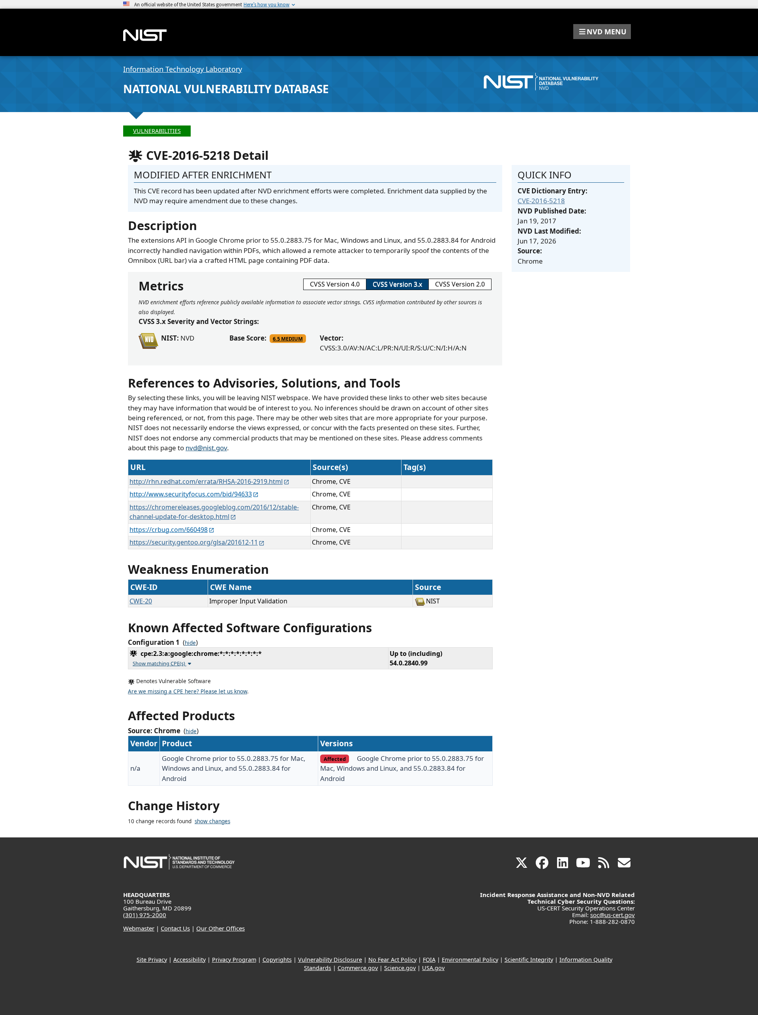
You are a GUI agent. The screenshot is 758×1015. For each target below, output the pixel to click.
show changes (212, 821)
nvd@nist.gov (206, 447)
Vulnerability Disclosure (330, 959)
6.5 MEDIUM (288, 338)
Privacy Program (234, 959)
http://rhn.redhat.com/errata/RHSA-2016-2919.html (206, 481)
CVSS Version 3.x (397, 284)
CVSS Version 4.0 (335, 284)
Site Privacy (152, 959)
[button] (602, 31)
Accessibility (189, 959)
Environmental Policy (470, 959)
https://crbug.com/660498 (168, 529)
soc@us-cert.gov (612, 915)
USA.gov (433, 968)
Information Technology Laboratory (182, 69)
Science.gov (400, 968)
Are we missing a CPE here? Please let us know (187, 691)
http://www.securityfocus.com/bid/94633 (190, 494)
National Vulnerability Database (226, 88)
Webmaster (138, 928)
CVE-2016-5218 (541, 200)
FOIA (429, 959)
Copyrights (277, 959)
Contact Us (175, 928)
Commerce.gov (358, 968)
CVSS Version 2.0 (460, 284)
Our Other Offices (220, 928)
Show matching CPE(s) (159, 663)
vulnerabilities (157, 131)
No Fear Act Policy (392, 959)
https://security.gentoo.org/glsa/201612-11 (193, 542)
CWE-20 (140, 601)
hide (190, 642)
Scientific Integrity (529, 959)
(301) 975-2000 (144, 915)
